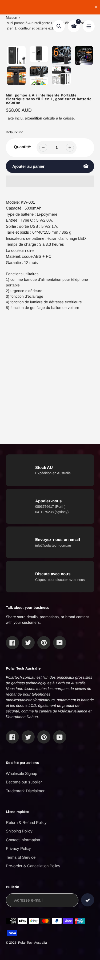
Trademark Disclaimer (25, 791)
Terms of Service (20, 857)
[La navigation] (89, 26)
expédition (34, 118)
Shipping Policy (19, 831)
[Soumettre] (87, 899)
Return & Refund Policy (26, 822)
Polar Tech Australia (32, 942)
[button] (50, 181)
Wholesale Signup (21, 773)
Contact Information (23, 840)
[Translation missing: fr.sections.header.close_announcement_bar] (96, 7)
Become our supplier (24, 782)
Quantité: (22, 146)
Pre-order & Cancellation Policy (33, 866)
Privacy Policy (18, 848)
